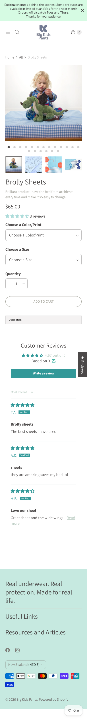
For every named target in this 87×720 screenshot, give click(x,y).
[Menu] (8, 32)
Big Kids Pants (27, 699)
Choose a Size (17, 249)
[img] (22, 405)
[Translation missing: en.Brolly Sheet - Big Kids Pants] (13, 164)
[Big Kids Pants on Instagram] (20, 650)
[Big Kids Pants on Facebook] (10, 650)
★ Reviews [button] (82, 365)
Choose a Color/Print (23, 224)
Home (9, 57)
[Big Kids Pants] (43, 32)
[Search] (16, 32)
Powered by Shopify (53, 699)
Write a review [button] (43, 373)
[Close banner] (82, 10)
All (21, 57)
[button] (17, 216)
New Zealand (23, 664)
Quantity (13, 273)
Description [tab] (15, 319)
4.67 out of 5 (55, 355)
